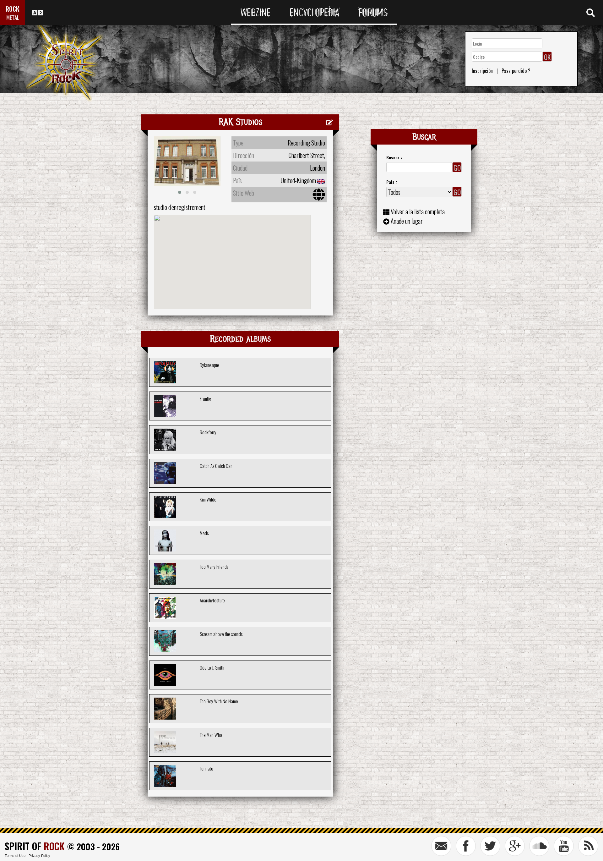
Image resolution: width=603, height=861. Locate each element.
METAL (12, 17)
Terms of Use (15, 855)
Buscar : (394, 157)
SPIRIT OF (34, 846)
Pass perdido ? (516, 70)
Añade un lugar (407, 221)
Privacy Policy (39, 855)
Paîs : (391, 181)
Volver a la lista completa (418, 211)
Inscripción (482, 70)
